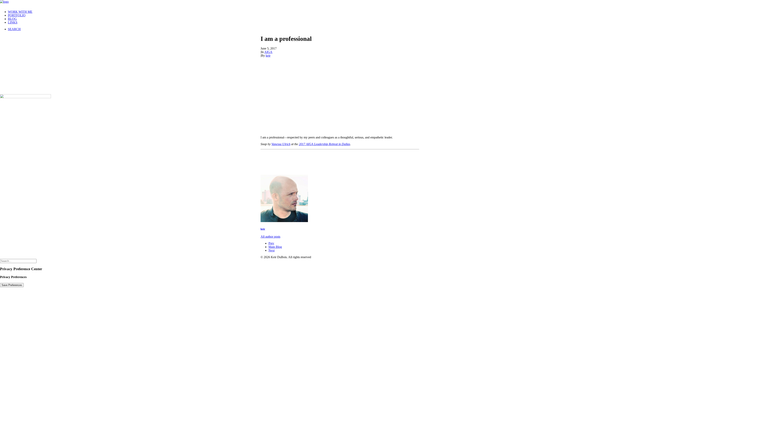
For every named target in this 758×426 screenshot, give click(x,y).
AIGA (268, 52)
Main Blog (275, 246)
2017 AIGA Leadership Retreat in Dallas (324, 144)
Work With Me (20, 11)
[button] (14, 29)
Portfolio (16, 15)
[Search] (18, 261)
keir (268, 55)
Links (12, 22)
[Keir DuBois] (379, 3)
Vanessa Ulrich (280, 144)
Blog (12, 19)
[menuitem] (383, 12)
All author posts (270, 236)
